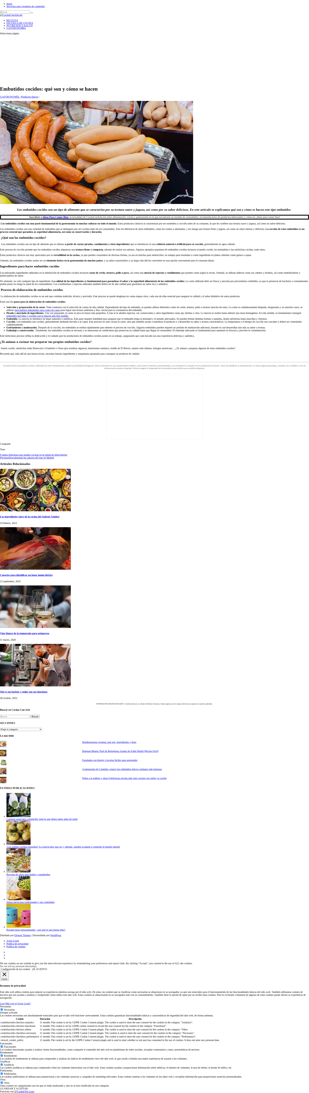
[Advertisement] (154, 60)
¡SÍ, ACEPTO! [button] (39, 969)
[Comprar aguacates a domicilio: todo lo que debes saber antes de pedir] (18, 816)
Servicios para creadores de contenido (25, 6)
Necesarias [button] (5, 1006)
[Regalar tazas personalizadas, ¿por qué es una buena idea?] (18, 927)
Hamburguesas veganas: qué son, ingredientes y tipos (109, 742)
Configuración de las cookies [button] (15, 969)
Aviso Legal (12, 940)
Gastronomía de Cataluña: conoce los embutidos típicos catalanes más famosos (122, 769)
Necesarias (9, 1009)
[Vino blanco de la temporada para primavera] (35, 627)
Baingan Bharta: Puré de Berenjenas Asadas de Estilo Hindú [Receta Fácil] (120, 751)
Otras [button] (2, 1079)
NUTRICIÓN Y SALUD (19, 25)
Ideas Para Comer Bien (55, 217)
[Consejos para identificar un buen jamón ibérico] (35, 568)
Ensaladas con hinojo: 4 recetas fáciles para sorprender (109, 760)
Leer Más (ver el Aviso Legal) (15, 1003)
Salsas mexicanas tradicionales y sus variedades (30, 902)
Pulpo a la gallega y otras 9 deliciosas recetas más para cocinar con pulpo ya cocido (124, 778)
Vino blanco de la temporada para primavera (24, 633)
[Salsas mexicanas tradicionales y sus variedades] (18, 899)
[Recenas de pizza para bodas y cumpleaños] (18, 871)
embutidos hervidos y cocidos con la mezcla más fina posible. (37, 316)
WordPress (55, 935)
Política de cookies (15, 946)
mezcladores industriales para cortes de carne (37, 310)
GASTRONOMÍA (16, 28)
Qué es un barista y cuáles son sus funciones (23, 691)
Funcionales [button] (6, 1043)
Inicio (9, 3)
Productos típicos (29, 96)
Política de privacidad (17, 943)
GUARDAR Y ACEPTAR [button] (14, 1088)
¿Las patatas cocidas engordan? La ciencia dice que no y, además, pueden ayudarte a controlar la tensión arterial (63, 846)
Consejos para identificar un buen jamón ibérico (26, 575)
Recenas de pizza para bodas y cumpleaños (28, 874)
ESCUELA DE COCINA (19, 23)
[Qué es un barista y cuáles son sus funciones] (35, 685)
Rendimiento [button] (6, 1052)
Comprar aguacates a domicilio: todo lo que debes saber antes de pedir (42, 819)
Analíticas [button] (5, 1061)
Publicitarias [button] (6, 1070)
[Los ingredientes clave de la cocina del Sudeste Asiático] (35, 510)
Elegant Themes (22, 935)
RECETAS (12, 20)
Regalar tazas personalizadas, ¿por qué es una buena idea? (35, 929)
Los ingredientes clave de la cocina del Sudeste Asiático (29, 516)
